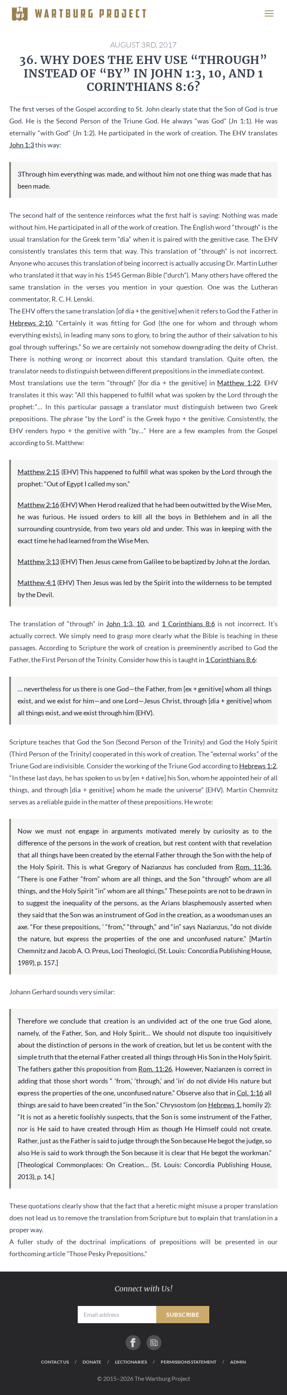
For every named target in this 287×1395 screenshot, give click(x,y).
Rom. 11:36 (252, 867)
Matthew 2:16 (38, 505)
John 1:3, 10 (125, 624)
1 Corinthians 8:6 (188, 624)
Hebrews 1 (224, 1105)
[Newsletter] (153, 1342)
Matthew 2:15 (38, 472)
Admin (238, 1362)
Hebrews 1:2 (257, 766)
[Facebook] (133, 1342)
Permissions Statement (188, 1362)
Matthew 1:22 (238, 383)
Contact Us (55, 1362)
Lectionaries (131, 1362)
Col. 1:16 (250, 1093)
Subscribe (183, 1314)
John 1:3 (21, 145)
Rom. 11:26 (155, 1069)
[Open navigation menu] (269, 13)
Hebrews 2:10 (30, 323)
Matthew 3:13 (38, 561)
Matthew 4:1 (37, 582)
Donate (92, 1362)
